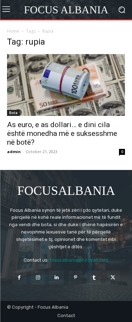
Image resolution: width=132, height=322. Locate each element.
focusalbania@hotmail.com (79, 260)
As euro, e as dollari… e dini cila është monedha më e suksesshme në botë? (62, 133)
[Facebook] (19, 277)
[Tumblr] (94, 277)
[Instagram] (38, 277)
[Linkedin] (56, 277)
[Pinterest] (75, 277)
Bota (13, 112)
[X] (113, 277)
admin (14, 151)
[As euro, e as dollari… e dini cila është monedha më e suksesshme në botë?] (66, 85)
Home (13, 31)
